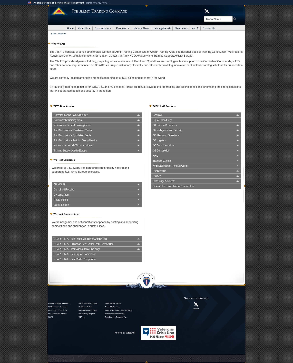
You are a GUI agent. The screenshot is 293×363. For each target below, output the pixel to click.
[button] (98, 3)
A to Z (195, 28)
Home (70, 28)
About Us (83, 28)
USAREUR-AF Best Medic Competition (74, 259)
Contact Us (209, 28)
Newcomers (181, 28)
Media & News (141, 28)
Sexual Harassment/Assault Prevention (173, 186)
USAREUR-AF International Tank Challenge (77, 249)
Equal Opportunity (162, 120)
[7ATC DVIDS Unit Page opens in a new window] (206, 10)
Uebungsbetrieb (162, 28)
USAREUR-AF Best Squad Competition (75, 254)
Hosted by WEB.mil (124, 332)
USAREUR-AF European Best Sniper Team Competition (83, 244)
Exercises (121, 28)
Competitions (102, 28)
